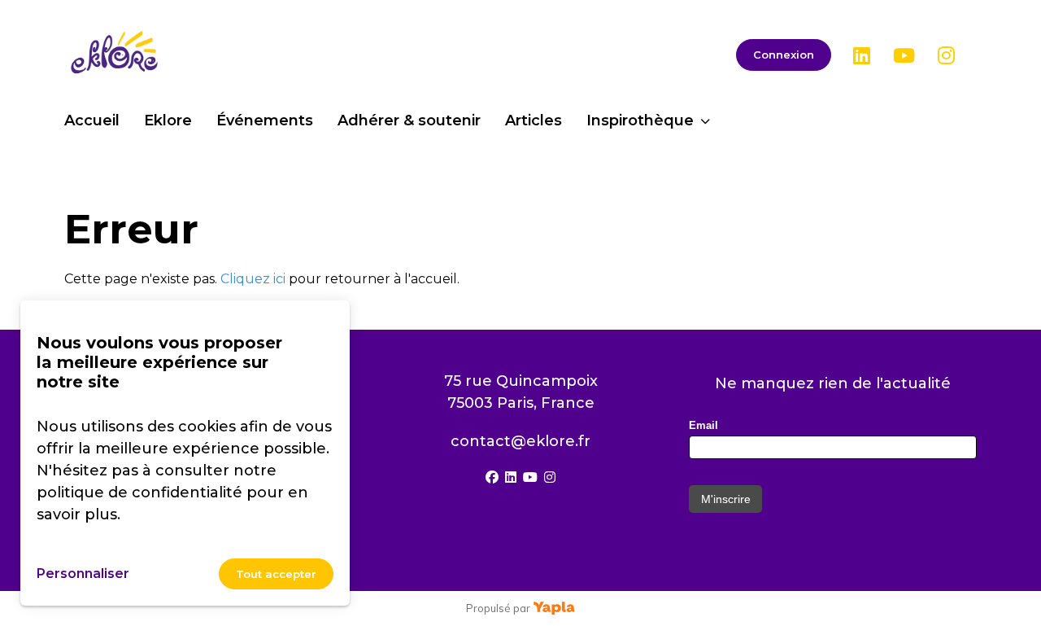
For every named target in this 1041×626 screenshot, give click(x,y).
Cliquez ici (252, 279)
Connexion (783, 54)
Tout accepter (276, 573)
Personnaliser (83, 573)
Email (703, 425)
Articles (533, 120)
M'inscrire (726, 499)
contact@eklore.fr (520, 441)
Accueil (92, 120)
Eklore (168, 120)
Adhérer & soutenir (409, 120)
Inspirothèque (640, 120)
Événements (264, 120)
